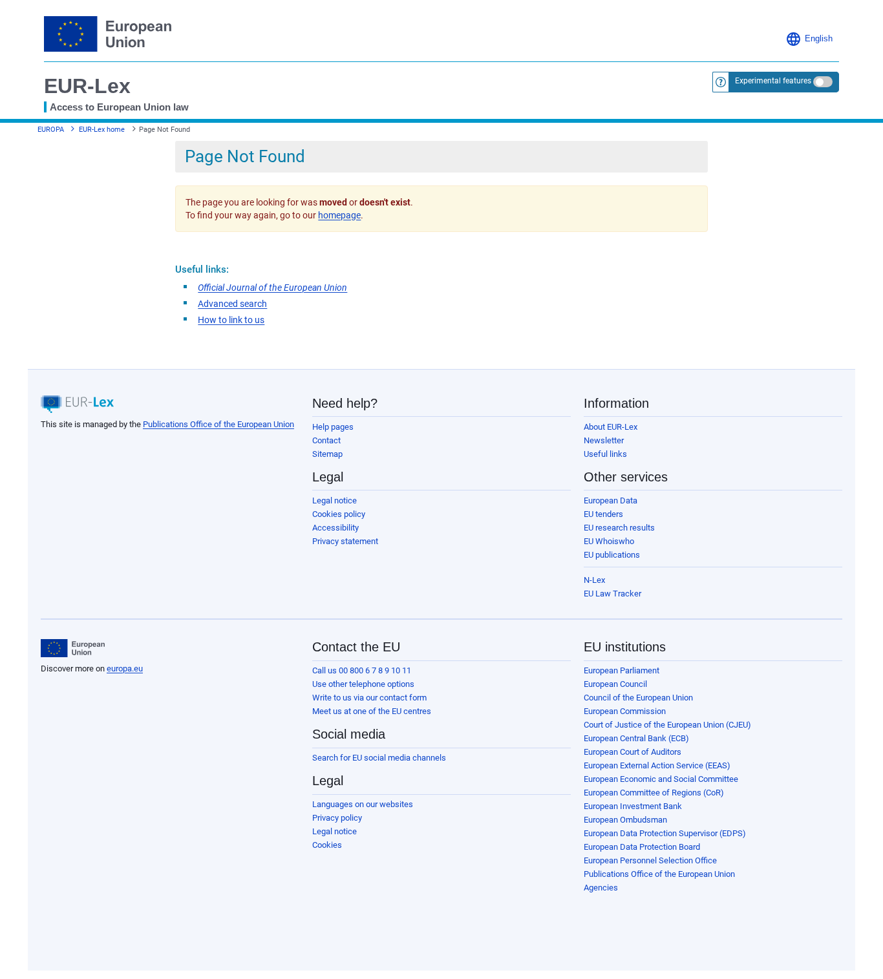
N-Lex (594, 580)
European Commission (625, 711)
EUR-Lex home (102, 129)
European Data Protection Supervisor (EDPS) (665, 833)
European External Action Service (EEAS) (657, 765)
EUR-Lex (87, 86)
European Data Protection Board (642, 847)
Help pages (333, 427)
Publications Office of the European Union (218, 424)
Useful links (605, 454)
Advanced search (232, 304)
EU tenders (603, 514)
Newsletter (604, 440)
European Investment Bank (633, 806)
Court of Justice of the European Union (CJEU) (667, 725)
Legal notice (334, 500)
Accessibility (335, 527)
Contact (326, 440)
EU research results (619, 527)
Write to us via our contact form (369, 697)
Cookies (327, 845)
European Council (615, 684)
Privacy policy (337, 818)
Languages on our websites (362, 804)
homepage (339, 215)
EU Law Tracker (612, 593)
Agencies (601, 887)
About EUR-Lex (610, 427)
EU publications (612, 555)
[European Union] (73, 648)
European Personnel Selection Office (650, 860)
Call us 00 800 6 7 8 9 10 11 (361, 670)
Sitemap (327, 454)
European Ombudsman (625, 820)
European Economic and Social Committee (661, 779)
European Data (610, 500)
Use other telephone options (363, 684)
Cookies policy (338, 514)
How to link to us (231, 320)
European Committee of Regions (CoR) (654, 792)
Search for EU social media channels (379, 758)
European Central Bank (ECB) (636, 738)
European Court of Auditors (632, 752)
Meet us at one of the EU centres (371, 711)
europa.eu (125, 668)
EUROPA (50, 129)
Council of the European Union (638, 697)
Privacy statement (345, 541)
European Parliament (621, 670)
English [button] (819, 38)
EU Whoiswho (609, 541)
